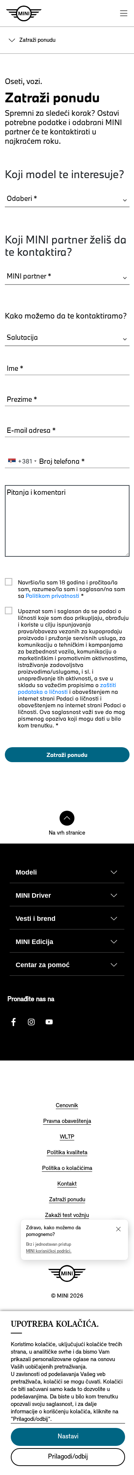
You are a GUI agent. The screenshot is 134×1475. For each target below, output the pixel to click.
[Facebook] (13, 1022)
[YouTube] (49, 1022)
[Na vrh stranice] (67, 818)
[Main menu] (123, 13)
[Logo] (67, 1273)
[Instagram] (31, 1022)
